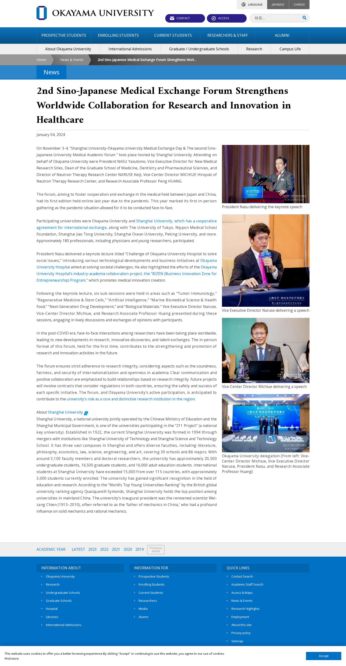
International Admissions (63, 625)
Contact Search (242, 576)
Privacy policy (241, 633)
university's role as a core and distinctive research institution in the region (131, 399)
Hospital (52, 608)
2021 (116, 549)
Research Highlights (245, 608)
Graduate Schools (59, 600)
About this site (241, 625)
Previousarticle (156, 549)
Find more (12, 658)
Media (143, 608)
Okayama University (60, 576)
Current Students (151, 592)
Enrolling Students (152, 584)
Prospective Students (154, 576)
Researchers (148, 600)
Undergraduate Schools (63, 592)
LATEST (78, 549)
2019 (139, 549)
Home (41, 59)
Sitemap (237, 641)
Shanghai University (65, 412)
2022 (104, 549)
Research (53, 584)
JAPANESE (278, 4)
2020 (128, 549)
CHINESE (299, 4)
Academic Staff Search (247, 584)
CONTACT (183, 18)
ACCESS (223, 18)
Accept (324, 656)
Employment (240, 617)
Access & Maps (242, 592)
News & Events (72, 59)
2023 (92, 549)
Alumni (143, 617)
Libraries (52, 617)
